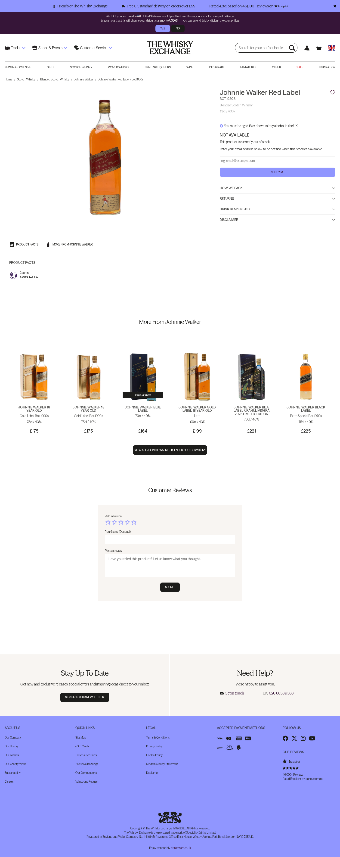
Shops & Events (50, 47)
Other (276, 67)
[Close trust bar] (335, 6)
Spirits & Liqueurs (158, 67)
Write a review (113, 550)
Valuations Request (86, 781)
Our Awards (12, 755)
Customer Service (93, 47)
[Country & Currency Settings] (331, 48)
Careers (9, 781)
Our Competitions (86, 772)
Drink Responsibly (235, 209)
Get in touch (234, 693)
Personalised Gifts (86, 755)
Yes (162, 28)
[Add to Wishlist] (332, 92)
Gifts (51, 67)
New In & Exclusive (18, 67)
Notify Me (277, 172)
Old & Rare (217, 67)
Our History (12, 746)
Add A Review (113, 516)
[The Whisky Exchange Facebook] (285, 738)
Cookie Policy (154, 755)
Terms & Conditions (158, 737)
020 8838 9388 (281, 693)
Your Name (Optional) (118, 531)
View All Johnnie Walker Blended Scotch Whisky (170, 450)
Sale (300, 67)
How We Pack (231, 188)
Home (8, 79)
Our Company (13, 737)
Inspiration (327, 67)
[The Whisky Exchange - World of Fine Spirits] (170, 47)
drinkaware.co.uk (181, 848)
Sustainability (13, 772)
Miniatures (248, 67)
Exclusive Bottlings (86, 764)
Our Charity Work (15, 764)
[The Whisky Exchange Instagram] (303, 738)
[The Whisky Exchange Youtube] (312, 738)
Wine (189, 67)
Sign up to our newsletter (84, 697)
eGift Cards (82, 746)
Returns (227, 199)
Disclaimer (229, 220)
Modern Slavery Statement (162, 764)
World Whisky (118, 67)
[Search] (292, 47)
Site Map (80, 737)
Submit (170, 587)
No (178, 28)
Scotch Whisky (81, 67)
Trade (15, 47)
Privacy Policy (154, 746)
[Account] (306, 48)
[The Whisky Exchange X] (294, 738)
